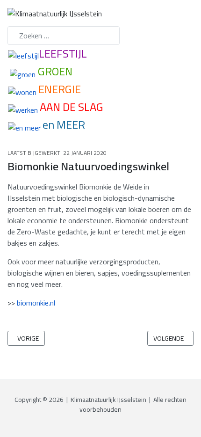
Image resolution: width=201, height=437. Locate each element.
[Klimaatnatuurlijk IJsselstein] (54, 13)
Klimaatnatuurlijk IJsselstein (108, 399)
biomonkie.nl (36, 303)
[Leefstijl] (23, 55)
